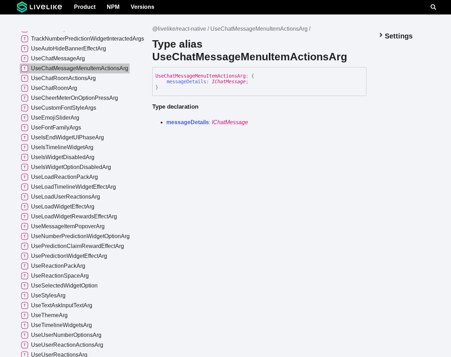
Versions (142, 7)
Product (84, 7)
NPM (113, 7)
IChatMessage (229, 81)
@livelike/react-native (179, 29)
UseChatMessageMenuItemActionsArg (259, 29)
